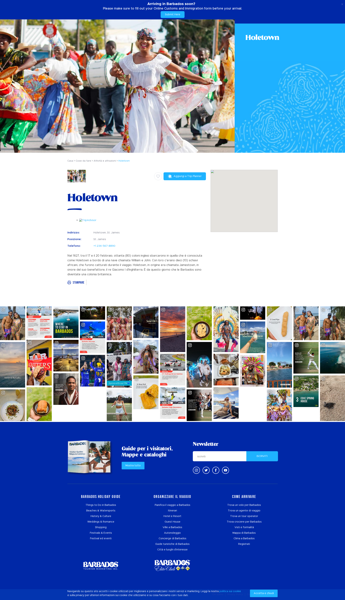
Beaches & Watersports (100, 510)
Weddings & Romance (100, 522)
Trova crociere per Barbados (244, 522)
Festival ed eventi (101, 538)
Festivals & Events (101, 533)
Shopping (101, 527)
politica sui (225, 591)
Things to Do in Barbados (101, 505)
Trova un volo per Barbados (244, 505)
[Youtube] (225, 470)
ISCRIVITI (262, 456)
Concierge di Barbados (172, 538)
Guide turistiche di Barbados (172, 544)
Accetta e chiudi (264, 593)
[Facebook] (215, 470)
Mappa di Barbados (244, 533)
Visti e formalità (244, 527)
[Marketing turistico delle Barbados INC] (101, 566)
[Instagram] (196, 470)
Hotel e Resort (172, 516)
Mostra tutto (133, 465)
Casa (70, 161)
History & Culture (101, 516)
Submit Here (172, 14)
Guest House (172, 522)
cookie (237, 591)
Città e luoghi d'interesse (172, 549)
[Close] (342, 3)
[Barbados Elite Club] (172, 565)
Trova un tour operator (244, 516)
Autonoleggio (172, 533)
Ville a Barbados (172, 527)
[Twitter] (206, 470)
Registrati (244, 544)
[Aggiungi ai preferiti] (158, 176)
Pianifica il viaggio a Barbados (172, 505)
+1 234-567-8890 (104, 246)
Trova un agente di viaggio (244, 510)
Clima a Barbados (244, 538)
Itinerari (172, 510)
